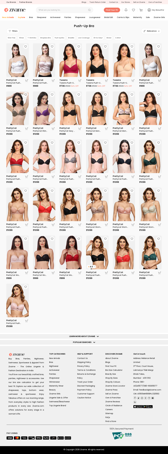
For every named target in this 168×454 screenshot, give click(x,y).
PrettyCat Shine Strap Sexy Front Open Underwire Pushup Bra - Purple (41, 131)
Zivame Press (111, 389)
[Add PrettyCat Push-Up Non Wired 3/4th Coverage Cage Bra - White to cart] (160, 81)
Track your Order (85, 382)
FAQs (107, 417)
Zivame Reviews (112, 401)
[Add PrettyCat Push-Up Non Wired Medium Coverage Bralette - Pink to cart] (53, 81)
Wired (21, 38)
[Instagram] (141, 397)
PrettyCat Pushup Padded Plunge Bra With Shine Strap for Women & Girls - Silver (94, 179)
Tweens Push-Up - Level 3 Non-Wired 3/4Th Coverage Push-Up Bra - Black (94, 83)
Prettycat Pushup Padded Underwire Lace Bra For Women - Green (147, 275)
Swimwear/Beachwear (59, 401)
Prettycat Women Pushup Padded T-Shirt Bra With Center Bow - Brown (94, 227)
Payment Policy (84, 389)
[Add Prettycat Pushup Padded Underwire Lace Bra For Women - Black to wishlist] (105, 238)
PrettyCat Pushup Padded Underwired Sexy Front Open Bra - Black (120, 179)
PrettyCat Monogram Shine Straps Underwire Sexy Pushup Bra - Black (94, 131)
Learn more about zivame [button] (82, 336)
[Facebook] (134, 397)
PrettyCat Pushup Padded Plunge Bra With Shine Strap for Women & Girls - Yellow (67, 179)
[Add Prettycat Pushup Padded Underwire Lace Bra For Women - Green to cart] (160, 273)
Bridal (109, 38)
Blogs (84, 2)
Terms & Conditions (86, 370)
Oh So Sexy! (98, 38)
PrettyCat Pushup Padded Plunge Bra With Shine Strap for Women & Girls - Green (41, 179)
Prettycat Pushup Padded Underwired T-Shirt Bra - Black (147, 131)
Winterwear (54, 382)
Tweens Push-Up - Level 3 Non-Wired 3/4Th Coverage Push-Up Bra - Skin (120, 83)
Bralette (71, 38)
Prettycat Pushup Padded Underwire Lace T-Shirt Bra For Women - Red (41, 227)
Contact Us (113, 2)
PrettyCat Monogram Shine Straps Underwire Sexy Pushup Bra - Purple (120, 131)
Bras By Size (110, 374)
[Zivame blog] (149, 397)
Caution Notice (84, 397)
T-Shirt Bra (32, 38)
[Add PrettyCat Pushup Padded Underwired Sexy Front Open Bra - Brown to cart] (27, 129)
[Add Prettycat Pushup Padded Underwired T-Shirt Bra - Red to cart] (27, 177)
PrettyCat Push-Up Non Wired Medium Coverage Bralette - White (14, 83)
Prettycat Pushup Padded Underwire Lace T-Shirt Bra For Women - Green (147, 179)
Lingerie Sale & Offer (58, 397)
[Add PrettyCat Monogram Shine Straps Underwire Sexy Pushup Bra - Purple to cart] (133, 129)
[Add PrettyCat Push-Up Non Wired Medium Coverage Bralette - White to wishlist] (25, 46)
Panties (52, 374)
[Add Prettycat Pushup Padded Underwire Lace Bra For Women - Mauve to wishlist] (25, 286)
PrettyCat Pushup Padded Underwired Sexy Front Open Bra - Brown (14, 131)
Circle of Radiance (113, 405)
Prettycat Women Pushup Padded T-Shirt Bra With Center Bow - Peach (120, 227)
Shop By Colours (112, 382)
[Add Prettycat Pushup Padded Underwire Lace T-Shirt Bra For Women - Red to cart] (53, 225)
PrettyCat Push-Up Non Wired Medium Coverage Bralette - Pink (41, 83)
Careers (109, 409)
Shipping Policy (84, 362)
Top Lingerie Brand (57, 405)
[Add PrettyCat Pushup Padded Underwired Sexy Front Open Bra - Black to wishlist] (132, 142)
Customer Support (85, 393)
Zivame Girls (54, 393)
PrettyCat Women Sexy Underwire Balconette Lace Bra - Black (41, 275)
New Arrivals (54, 358)
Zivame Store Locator (115, 386)
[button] (89, 10)
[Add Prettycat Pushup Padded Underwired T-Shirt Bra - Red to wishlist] (25, 142)
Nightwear (53, 366)
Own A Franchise (113, 397)
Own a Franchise (155, 2)
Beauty (52, 389)
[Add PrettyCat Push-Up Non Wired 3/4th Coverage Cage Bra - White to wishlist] (158, 46)
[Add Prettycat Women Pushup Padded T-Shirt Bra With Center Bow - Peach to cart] (133, 225)
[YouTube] (152, 397)
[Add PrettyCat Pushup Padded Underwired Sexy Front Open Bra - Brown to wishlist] (25, 94)
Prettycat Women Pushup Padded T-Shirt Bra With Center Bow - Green (147, 227)
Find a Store (110, 421)
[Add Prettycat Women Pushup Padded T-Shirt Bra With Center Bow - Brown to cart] (106, 225)
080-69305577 (150, 386)
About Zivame (111, 358)
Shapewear (54, 378)
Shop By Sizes (111, 378)
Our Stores (125, 2)
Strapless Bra (45, 38)
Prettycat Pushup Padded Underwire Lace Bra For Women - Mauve (14, 323)
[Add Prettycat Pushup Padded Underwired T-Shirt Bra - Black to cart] (160, 129)
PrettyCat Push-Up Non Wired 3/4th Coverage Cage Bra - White (147, 83)
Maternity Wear (56, 386)
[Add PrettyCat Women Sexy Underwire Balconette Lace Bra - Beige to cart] (27, 273)
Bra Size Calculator (113, 370)
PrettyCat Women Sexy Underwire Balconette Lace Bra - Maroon (67, 275)
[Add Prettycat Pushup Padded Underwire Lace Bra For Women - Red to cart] (133, 273)
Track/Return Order (98, 2)
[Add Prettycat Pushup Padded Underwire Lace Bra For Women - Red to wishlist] (132, 238)
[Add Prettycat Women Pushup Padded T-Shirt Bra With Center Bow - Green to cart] (160, 225)
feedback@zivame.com (150, 389)
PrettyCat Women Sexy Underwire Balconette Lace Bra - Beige (14, 275)
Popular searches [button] (83, 342)
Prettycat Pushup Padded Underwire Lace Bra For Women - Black (94, 275)
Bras (51, 362)
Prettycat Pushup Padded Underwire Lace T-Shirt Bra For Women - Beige (14, 227)
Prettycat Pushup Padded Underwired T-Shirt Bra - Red (14, 179)
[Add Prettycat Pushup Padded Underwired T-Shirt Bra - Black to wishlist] (158, 94)
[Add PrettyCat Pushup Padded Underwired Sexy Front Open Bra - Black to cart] (133, 177)
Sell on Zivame (139, 2)
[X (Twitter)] (138, 397)
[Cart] (141, 10)
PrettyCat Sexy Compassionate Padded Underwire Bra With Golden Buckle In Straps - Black (67, 131)
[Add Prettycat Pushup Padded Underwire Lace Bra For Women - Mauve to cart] (27, 321)
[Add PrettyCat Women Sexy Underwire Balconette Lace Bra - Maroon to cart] (80, 273)
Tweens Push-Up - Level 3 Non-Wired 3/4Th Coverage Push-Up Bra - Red (67, 83)
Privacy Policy (83, 366)
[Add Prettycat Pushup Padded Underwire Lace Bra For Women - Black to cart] (106, 273)
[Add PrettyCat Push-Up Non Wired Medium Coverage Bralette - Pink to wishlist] (52, 46)
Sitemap (109, 413)
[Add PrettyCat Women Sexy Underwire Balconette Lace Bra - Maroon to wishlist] (78, 238)
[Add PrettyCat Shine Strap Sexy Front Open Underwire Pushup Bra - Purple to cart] (53, 129)
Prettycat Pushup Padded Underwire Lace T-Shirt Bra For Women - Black (67, 227)
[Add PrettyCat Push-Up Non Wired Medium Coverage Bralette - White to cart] (27, 81)
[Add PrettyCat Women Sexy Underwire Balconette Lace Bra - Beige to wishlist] (25, 238)
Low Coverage (84, 38)
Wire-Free (11, 38)
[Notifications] (126, 10)
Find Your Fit (110, 366)
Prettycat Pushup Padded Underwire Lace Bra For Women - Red (120, 275)
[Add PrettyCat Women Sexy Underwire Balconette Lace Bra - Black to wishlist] (52, 238)
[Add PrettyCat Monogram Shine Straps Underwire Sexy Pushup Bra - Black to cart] (106, 129)
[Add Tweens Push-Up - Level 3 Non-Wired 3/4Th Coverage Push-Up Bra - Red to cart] (80, 81)
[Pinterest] (145, 397)
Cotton (118, 38)
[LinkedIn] (134, 401)
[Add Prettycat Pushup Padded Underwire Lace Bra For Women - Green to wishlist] (158, 238)
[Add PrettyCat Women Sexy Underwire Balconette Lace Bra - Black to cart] (53, 273)
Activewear (54, 370)
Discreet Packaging (86, 386)
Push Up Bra (59, 38)
